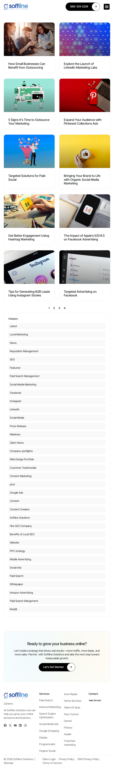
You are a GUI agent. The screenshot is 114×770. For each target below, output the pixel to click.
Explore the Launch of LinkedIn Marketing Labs (80, 65)
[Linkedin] (20, 725)
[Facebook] (5, 725)
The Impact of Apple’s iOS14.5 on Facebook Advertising (84, 237)
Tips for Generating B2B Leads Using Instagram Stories (29, 293)
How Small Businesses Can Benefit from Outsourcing (26, 65)
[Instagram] (25, 725)
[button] (107, 7)
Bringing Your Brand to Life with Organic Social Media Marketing (82, 179)
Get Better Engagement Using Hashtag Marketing (28, 237)
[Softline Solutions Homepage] (16, 6)
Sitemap (8, 763)
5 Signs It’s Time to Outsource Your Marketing (28, 121)
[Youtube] (15, 725)
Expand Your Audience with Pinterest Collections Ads (83, 121)
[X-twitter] (10, 725)
